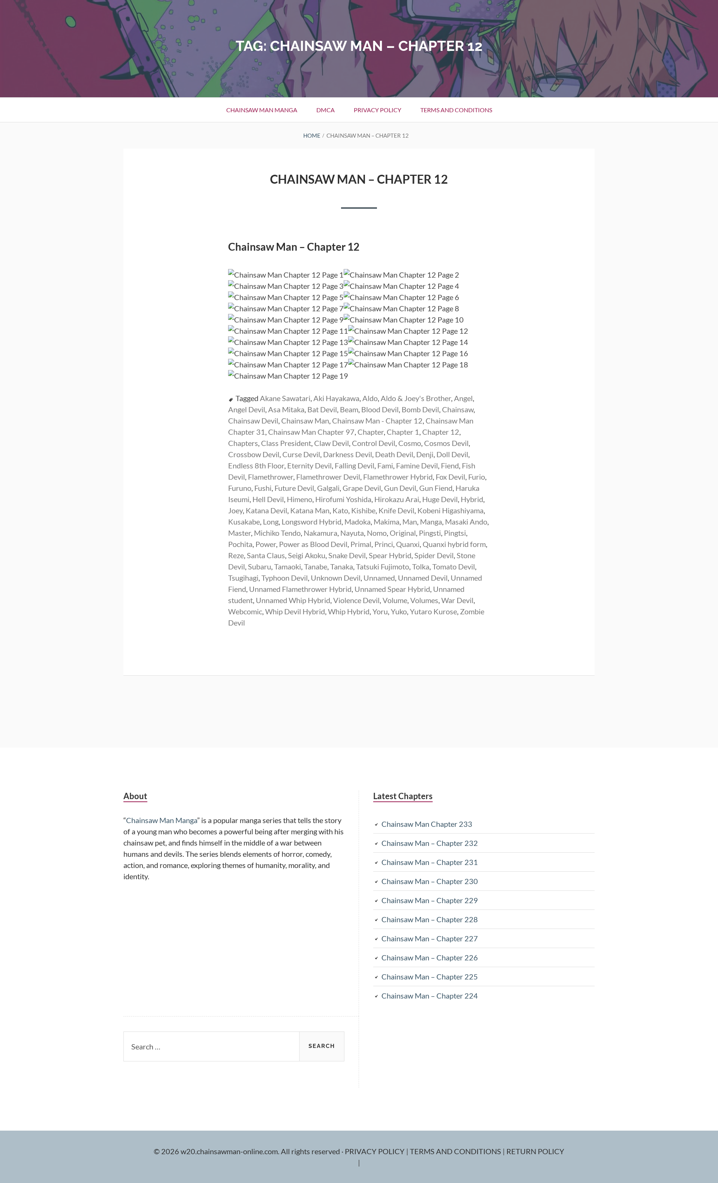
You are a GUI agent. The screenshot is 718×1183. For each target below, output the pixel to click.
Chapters (243, 442)
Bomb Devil (420, 409)
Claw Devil (331, 442)
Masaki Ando (466, 521)
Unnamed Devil (423, 577)
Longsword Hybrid (311, 521)
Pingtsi (455, 532)
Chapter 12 (440, 431)
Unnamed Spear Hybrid (392, 588)
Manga (431, 521)
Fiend (450, 465)
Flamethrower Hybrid (398, 476)
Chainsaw (457, 409)
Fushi (262, 487)
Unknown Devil (335, 577)
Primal (360, 543)
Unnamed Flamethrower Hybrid (300, 588)
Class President (286, 442)
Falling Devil (354, 465)
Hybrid (472, 499)
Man (409, 521)
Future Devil (294, 487)
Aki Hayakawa (336, 398)
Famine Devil (417, 465)
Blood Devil (380, 409)
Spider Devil (434, 555)
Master (239, 532)
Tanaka (341, 566)
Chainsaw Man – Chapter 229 (429, 900)
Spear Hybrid (390, 555)
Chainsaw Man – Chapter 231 (429, 862)
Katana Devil (266, 510)
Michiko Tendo (277, 532)
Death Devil (394, 454)
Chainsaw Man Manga (261, 109)
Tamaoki (287, 566)
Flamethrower (270, 476)
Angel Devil (246, 409)
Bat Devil (322, 409)
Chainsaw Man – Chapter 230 (429, 881)
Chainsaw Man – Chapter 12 (359, 179)
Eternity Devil (309, 465)
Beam (349, 409)
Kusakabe (244, 521)
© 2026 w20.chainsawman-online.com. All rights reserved (247, 1151)
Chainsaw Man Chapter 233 (426, 823)
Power (265, 543)
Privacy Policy (377, 109)
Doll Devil (452, 454)
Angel (463, 398)
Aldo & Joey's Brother (416, 398)
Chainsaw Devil (253, 420)
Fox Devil (450, 476)
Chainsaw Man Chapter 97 (311, 431)
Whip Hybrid (348, 611)
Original (403, 532)
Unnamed (379, 577)
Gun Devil (400, 487)
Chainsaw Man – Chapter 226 (429, 957)
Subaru (259, 566)
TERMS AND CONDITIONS (456, 1151)
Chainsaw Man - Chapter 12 (377, 420)
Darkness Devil (347, 454)
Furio (476, 476)
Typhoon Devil (284, 577)
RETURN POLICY (535, 1151)
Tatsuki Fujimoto (382, 566)
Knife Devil (396, 510)
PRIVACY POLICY (375, 1151)
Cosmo (409, 442)
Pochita (240, 543)
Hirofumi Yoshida (343, 499)
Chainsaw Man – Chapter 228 (429, 919)
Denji (424, 454)
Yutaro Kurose (433, 611)
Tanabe (315, 566)
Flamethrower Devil (328, 476)
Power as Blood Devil (313, 543)
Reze (236, 555)
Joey (235, 510)
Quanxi (408, 543)
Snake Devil (347, 555)
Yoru (380, 611)
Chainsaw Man (305, 420)
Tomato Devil (453, 566)
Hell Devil (268, 499)
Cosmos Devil (446, 442)
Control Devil (373, 442)
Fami (385, 465)
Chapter (371, 431)
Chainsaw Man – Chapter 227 (429, 938)
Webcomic (245, 611)
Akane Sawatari (285, 398)
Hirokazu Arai (396, 499)
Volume (395, 600)
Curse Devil (301, 454)
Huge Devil (440, 499)
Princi (383, 543)
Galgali (328, 487)
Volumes (424, 600)
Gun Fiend (435, 487)
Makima (386, 521)
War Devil (457, 600)
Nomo (377, 532)
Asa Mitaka (286, 409)
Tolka (420, 566)
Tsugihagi (243, 577)
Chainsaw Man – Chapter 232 (429, 842)
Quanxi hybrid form (454, 543)
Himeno (299, 499)
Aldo (370, 398)
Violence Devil (356, 600)
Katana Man (309, 510)
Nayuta (352, 532)
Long (271, 521)
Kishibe (363, 510)
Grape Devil (362, 487)
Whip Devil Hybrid (295, 611)
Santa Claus (266, 555)
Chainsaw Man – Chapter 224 (429, 995)
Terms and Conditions (456, 109)
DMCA (325, 109)
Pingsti (430, 532)
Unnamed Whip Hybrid (293, 600)
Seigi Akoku (306, 555)
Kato (340, 510)
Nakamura (320, 532)
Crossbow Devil (253, 454)
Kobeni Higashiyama (450, 510)
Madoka (357, 521)
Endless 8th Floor (256, 465)
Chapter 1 (403, 431)
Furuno (239, 487)
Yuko (399, 611)
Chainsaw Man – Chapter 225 (429, 976)
